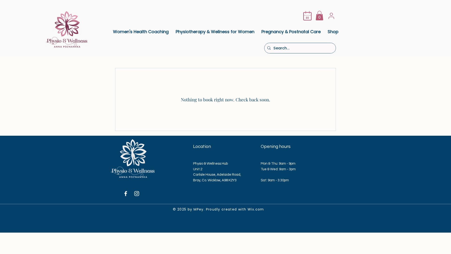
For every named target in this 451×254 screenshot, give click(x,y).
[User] (331, 15)
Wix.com (256, 209)
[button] (319, 15)
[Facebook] (125, 193)
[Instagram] (136, 193)
